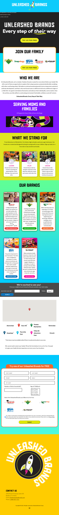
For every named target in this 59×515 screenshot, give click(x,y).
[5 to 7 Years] (35, 392)
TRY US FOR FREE (29, 40)
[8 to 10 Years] (35, 394)
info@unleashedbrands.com (17, 497)
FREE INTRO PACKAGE (29, 228)
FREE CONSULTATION (11, 228)
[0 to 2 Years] (35, 389)
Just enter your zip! (6, 291)
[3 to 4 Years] (35, 391)
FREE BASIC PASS (29, 276)
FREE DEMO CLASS (47, 228)
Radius (44, 291)
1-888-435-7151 (14, 499)
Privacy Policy (52, 417)
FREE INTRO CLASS (11, 276)
